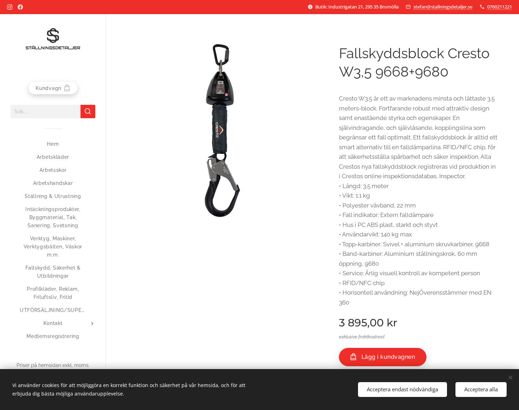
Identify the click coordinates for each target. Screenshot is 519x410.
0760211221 (499, 7)
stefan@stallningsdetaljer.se (442, 7)
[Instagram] (9, 7)
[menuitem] (53, 144)
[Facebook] (20, 7)
